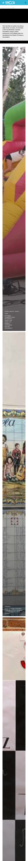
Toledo (6, 313)
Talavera (17, 311)
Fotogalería (7, 606)
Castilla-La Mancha (9, 311)
